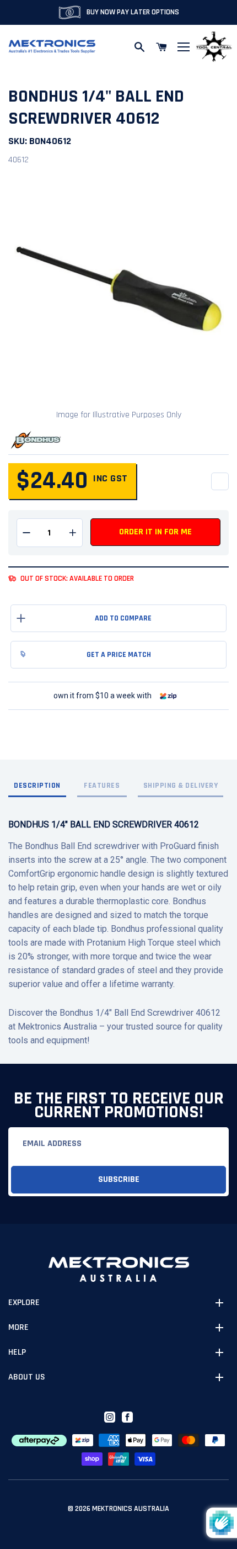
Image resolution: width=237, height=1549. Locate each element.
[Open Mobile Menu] (184, 47)
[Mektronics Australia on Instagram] (109, 1417)
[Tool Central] (214, 47)
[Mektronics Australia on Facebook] (127, 1417)
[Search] (139, 47)
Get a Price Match (119, 655)
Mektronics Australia (130, 1509)
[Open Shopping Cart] (161, 47)
